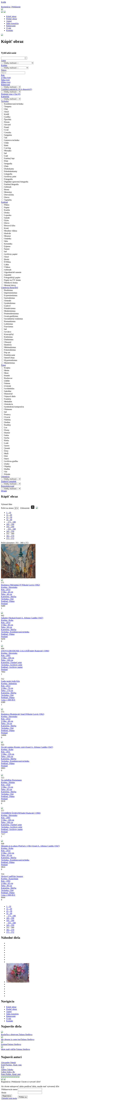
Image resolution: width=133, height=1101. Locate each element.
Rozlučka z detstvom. (10, 1034)
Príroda (7, 474)
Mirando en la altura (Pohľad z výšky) (16, 846)
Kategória (5, 96)
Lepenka (7, 215)
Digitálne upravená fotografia (16, 182)
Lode (6, 443)
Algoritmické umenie (12, 272)
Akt (5, 472)
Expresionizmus (10, 295)
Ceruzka (7, 132)
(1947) (29, 618)
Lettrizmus (8, 324)
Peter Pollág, (11, 1074)
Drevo (6, 197)
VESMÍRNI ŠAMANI (10, 813)
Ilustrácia (8, 345)
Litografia (8, 174)
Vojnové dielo (10, 396)
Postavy (7, 414)
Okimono (8, 409)
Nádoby (7, 420)
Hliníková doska (11, 283)
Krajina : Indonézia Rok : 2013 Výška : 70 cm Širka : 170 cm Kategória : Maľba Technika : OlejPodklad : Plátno (9, 691)
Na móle (4, 780)
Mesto (6, 370)
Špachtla (7, 119)
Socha (6, 438)
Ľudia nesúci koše (8, 681)
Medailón (8, 401)
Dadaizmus (8, 339)
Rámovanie (11, 26)
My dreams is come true (11, 1039)
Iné (5, 153)
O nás (8, 28)
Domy (6, 430)
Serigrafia (8, 163)
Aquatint (7, 275)
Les (5, 427)
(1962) (31, 585)
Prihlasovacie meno (9, 1089)
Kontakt (9, 30)
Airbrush (7, 187)
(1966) (39, 651)
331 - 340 (12, 529)
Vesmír (7, 448)
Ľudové (7, 306)
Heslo (3, 1093)
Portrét (7, 375)
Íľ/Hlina (7, 262)
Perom (6, 122)
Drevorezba (9, 195)
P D (2, 1067)
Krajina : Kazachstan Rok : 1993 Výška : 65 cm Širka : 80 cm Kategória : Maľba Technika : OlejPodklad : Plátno (9, 887)
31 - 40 (9, 520)
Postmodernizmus (11, 313)
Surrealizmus (9, 298)
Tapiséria (8, 200)
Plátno (6, 205)
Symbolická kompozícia (14, 407)
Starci (6, 459)
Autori (9, 21)
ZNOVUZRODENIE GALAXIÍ (15, 651)
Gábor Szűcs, (8, 1072)
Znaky (6, 464)
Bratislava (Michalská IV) (11, 585)
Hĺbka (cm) (5, 82)
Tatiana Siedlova (25, 1034)
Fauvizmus (8, 326)
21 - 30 (9, 517)
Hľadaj (4, 491)
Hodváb (7, 233)
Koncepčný (9, 334)
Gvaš (6, 130)
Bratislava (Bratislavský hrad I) (13, 714)
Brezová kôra (9, 225)
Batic (6, 145)
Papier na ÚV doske (12, 280)
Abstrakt (7, 300)
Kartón (7, 210)
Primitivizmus (9, 308)
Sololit (6, 218)
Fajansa (7, 246)
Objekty (7, 466)
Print (6, 161)
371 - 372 (10, 538)
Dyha (6, 220)
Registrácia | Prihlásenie (11, 7)
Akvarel (7, 125)
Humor (7, 433)
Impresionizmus (10, 293)
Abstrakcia (8, 404)
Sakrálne (7, 391)
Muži (6, 453)
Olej (6, 109)
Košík (3, 2)
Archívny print (10, 176)
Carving (7, 148)
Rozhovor (8, 378)
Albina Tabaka (7, 1069)
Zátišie (7, 381)
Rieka (6, 440)
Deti (6, 456)
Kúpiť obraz (11, 16)
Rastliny (7, 425)
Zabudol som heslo (9, 1098)
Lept (6, 156)
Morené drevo (10, 285)
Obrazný (7, 342)
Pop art (7, 352)
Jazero (6, 446)
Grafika (7, 117)
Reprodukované (7, 486)
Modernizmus (9, 311)
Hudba (7, 469)
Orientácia (5, 476)
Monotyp (8, 192)
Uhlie (6, 143)
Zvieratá (7, 386)
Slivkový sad (6, 876)
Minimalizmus (10, 347)
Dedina (7, 422)
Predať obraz (11, 19)
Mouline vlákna (10, 231)
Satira (6, 435)
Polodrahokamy (10, 171)
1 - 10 (8, 513)
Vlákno (7, 267)
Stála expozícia (12, 23)
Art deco (7, 332)
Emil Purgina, (11, 1065)
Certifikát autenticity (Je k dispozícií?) (16, 89)
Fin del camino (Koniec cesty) (13, 747)
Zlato (6, 166)
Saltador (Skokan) (8, 618)
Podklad (4, 202)
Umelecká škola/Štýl (9, 288)
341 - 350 (10, 531)
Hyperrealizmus (10, 360)
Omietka (7, 238)
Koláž (6, 114)
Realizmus (8, 290)
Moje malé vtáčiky (8, 1049)
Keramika (8, 244)
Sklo (6, 241)
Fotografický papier (12, 277)
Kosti (6, 228)
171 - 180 (12, 522)
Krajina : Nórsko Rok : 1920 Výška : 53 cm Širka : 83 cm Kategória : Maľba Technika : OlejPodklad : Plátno (8, 790)
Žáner (3, 365)
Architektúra (9, 388)
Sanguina (8, 135)
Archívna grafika (11, 461)
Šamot (6, 249)
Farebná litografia (11, 184)
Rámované (5, 84)
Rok (3, 75)
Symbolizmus (9, 303)
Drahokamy (9, 169)
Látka (6, 264)
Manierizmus (9, 363)
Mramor (7, 236)
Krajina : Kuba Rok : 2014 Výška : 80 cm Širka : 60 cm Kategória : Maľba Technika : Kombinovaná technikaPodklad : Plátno (15, 628)
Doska (6, 213)
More (6, 373)
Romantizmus (9, 321)
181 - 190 (10, 524)
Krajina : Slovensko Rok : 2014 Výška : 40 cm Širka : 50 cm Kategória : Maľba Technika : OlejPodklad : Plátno (9, 724)
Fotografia (8, 179)
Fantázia (7, 399)
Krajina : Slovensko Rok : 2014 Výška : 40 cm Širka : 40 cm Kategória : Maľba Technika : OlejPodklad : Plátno (9, 595)
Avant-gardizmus (11, 316)
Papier (6, 207)
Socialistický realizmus (13, 319)
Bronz (6, 189)
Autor (3, 60)
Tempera (7, 106)
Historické (8, 394)
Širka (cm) (5, 80)
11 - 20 (9, 515)
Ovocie (7, 417)
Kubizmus (8, 337)
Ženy (6, 451)
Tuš (5, 138)
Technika (5, 101)
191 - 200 (10, 527)
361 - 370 (10, 536)
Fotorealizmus (10, 350)
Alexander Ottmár (8, 1062)
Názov (3, 70)
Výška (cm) (6, 77)
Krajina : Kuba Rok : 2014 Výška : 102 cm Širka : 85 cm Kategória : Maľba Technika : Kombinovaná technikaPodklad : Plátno (15, 856)
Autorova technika (11, 140)
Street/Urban (9, 358)
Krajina (4, 65)
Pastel (6, 127)
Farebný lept (9, 158)
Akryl (6, 112)
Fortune (4, 1044)
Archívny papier (10, 254)
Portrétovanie (9, 355)
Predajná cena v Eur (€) (10, 94)
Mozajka (7, 150)
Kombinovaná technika (13, 104)
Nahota (7, 383)
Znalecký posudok (8, 481)
